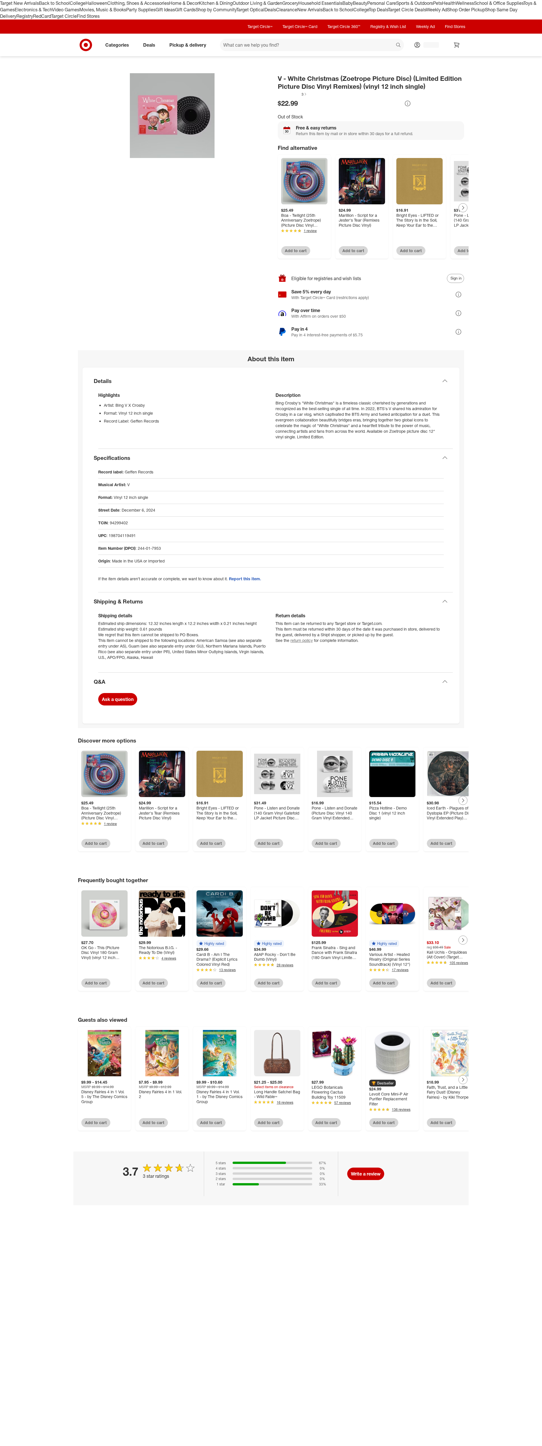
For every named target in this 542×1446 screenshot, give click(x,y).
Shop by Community (216, 9)
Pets (437, 3)
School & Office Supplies (498, 3)
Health (449, 3)
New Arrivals (310, 9)
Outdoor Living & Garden (257, 3)
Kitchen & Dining (216, 3)
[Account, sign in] (428, 45)
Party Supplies (141, 9)
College (78, 3)
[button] (292, 94)
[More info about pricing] (407, 103)
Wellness (465, 3)
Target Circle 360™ (343, 26)
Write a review (366, 1174)
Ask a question (118, 699)
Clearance (286, 9)
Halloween (96, 3)
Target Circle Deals (407, 9)
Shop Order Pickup (466, 9)
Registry (24, 16)
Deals (270, 9)
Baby (347, 3)
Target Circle (64, 16)
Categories (117, 44)
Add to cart (296, 250)
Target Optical (250, 9)
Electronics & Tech (33, 9)
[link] (292, 94)
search (398, 45)
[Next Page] (462, 207)
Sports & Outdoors (414, 3)
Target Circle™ (260, 26)
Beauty (360, 3)
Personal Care (381, 3)
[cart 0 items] (457, 45)
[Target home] (86, 45)
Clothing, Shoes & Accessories (138, 3)
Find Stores (88, 16)
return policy (301, 640)
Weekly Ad (436, 9)
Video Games (65, 9)
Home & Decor (184, 3)
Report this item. (245, 578)
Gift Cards (185, 9)
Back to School (54, 3)
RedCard (42, 16)
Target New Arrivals (19, 3)
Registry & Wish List (388, 26)
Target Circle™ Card (300, 26)
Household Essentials (320, 3)
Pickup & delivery (187, 44)
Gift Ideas (165, 9)
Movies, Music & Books (102, 9)
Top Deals (378, 9)
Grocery (290, 3)
